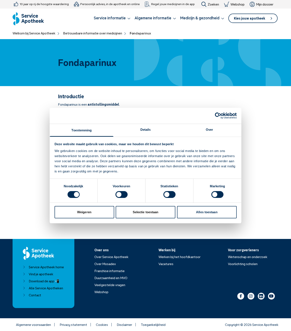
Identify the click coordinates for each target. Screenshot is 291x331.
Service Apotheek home (46, 267)
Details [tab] (145, 129)
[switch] (121, 194)
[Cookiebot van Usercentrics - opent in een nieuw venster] (218, 115)
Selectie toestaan (145, 212)
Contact (35, 295)
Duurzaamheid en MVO (110, 278)
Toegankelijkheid (153, 324)
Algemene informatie (153, 17)
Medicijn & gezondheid (199, 17)
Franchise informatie (109, 270)
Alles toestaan (206, 212)
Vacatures (165, 263)
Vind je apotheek (41, 274)
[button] (112, 18)
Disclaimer (124, 324)
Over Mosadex (105, 263)
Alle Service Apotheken (46, 288)
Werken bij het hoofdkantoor (179, 256)
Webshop (237, 4)
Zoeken (213, 4)
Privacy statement (73, 324)
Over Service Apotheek (111, 256)
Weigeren (84, 212)
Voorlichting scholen (243, 263)
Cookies (102, 324)
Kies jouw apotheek (249, 18)
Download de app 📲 (44, 281)
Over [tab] (209, 129)
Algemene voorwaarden (33, 324)
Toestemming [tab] (81, 130)
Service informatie (110, 17)
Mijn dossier (264, 4)
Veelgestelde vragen (109, 285)
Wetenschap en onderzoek (247, 256)
